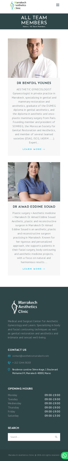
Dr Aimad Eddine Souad (34, 206)
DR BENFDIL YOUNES (34, 83)
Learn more (32, 149)
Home (25, 26)
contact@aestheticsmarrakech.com (30, 355)
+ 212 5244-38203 (21, 362)
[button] (64, 455)
